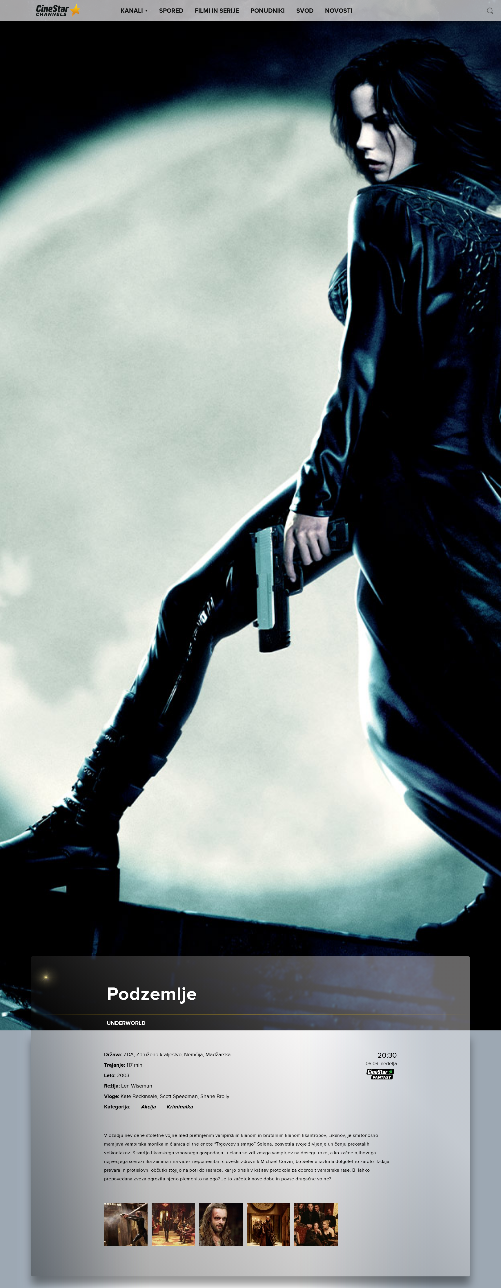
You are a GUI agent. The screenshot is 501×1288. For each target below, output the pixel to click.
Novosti (338, 11)
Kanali (132, 11)
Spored (171, 11)
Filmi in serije (217, 11)
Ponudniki (268, 11)
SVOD (304, 11)
